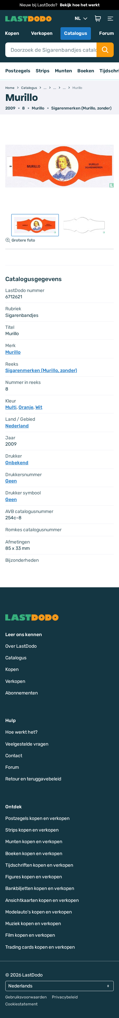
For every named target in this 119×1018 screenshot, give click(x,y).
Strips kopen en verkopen (32, 830)
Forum (106, 33)
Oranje (26, 407)
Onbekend (16, 463)
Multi (11, 407)
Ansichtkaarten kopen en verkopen (42, 900)
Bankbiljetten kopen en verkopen (39, 888)
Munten (63, 71)
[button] (98, 19)
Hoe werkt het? (21, 732)
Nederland (17, 426)
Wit (38, 407)
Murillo (38, 108)
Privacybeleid (65, 997)
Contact (13, 756)
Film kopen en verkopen (30, 935)
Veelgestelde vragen (26, 744)
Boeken (85, 71)
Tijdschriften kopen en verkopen (39, 865)
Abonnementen (21, 693)
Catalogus (75, 33)
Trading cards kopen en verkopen (40, 947)
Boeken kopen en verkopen (33, 853)
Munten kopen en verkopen (33, 841)
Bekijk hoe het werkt (79, 5)
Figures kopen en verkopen (33, 877)
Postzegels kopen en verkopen (37, 818)
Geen (11, 481)
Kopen (12, 33)
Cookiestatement (21, 1004)
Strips (43, 71)
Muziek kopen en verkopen (33, 923)
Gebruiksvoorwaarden (26, 997)
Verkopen (42, 33)
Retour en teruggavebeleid (33, 779)
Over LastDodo (21, 646)
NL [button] (78, 18)
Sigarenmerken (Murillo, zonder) (81, 108)
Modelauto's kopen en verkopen (38, 912)
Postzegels (17, 71)
